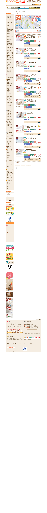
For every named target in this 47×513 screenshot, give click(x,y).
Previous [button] (16, 22)
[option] (28, 22)
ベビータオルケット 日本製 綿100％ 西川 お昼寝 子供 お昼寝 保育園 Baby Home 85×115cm (31, 114)
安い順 (21, 33)
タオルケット (26, 11)
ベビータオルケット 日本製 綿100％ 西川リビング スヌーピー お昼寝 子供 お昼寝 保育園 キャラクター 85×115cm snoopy (31, 62)
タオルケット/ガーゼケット (21, 11)
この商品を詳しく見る (39, 80)
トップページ (16, 11)
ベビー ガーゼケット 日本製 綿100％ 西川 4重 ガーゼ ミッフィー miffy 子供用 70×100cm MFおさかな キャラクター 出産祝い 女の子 (31, 101)
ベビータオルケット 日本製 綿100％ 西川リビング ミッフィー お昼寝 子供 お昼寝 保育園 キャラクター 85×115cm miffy (31, 37)
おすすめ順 (17, 33)
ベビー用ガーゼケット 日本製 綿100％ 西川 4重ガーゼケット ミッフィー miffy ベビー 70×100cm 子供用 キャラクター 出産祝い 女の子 (31, 75)
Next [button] (40, 22)
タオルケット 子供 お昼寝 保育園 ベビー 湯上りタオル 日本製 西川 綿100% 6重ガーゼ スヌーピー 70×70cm (31, 138)
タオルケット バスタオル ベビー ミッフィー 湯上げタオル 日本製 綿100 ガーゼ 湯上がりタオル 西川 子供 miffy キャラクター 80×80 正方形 (31, 127)
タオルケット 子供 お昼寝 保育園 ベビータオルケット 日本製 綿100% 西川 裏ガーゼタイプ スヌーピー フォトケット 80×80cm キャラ (31, 88)
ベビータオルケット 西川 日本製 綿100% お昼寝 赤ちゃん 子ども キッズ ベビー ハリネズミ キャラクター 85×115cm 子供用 (31, 151)
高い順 (24, 33)
